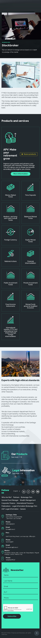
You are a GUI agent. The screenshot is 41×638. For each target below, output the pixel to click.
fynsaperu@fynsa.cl (12, 547)
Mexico (6, 550)
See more (15, 457)
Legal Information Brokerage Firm (24, 506)
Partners (16, 497)
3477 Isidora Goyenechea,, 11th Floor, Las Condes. (14, 517)
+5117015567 (9, 542)
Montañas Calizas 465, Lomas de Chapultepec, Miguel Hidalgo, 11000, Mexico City (21, 553)
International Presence (25, 503)
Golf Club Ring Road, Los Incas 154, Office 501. (20, 536)
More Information (20, 174)
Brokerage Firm (26, 497)
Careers (23, 509)
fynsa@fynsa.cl (10, 529)
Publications (6, 506)
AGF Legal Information (10, 509)
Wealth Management (28, 500)
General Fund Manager (9, 500)
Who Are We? (6, 497)
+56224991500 (10, 524)
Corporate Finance (8, 503)
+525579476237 (10, 559)
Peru (7, 532)
